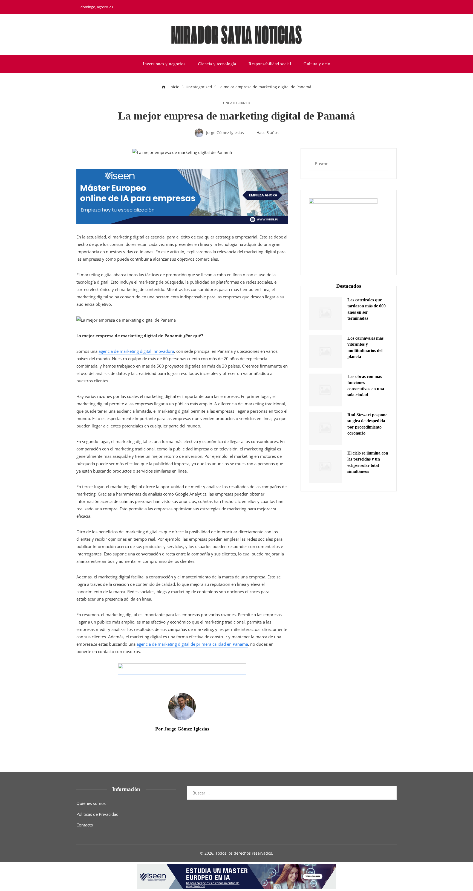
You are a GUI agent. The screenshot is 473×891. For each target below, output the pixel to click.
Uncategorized (236, 103)
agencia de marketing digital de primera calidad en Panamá (192, 644)
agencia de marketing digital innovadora (136, 351)
